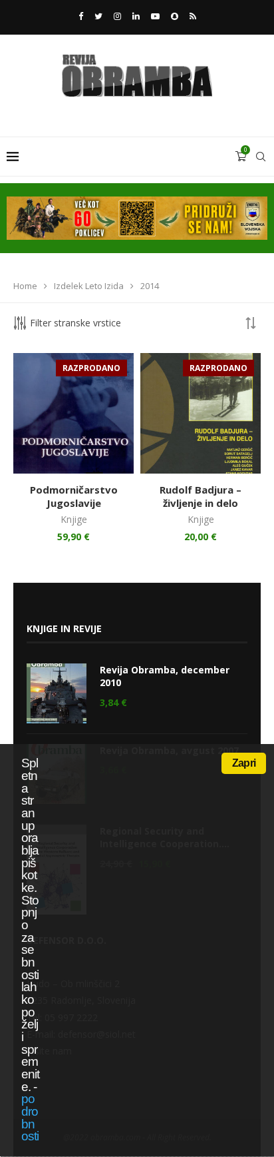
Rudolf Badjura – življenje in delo (200, 496)
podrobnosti (30, 1117)
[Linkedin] (136, 16)
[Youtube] (155, 16)
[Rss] (193, 16)
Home (25, 286)
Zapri (243, 763)
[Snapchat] (174, 16)
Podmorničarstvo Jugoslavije (74, 496)
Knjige (74, 519)
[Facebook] (80, 16)
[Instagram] (117, 16)
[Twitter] (98, 16)
